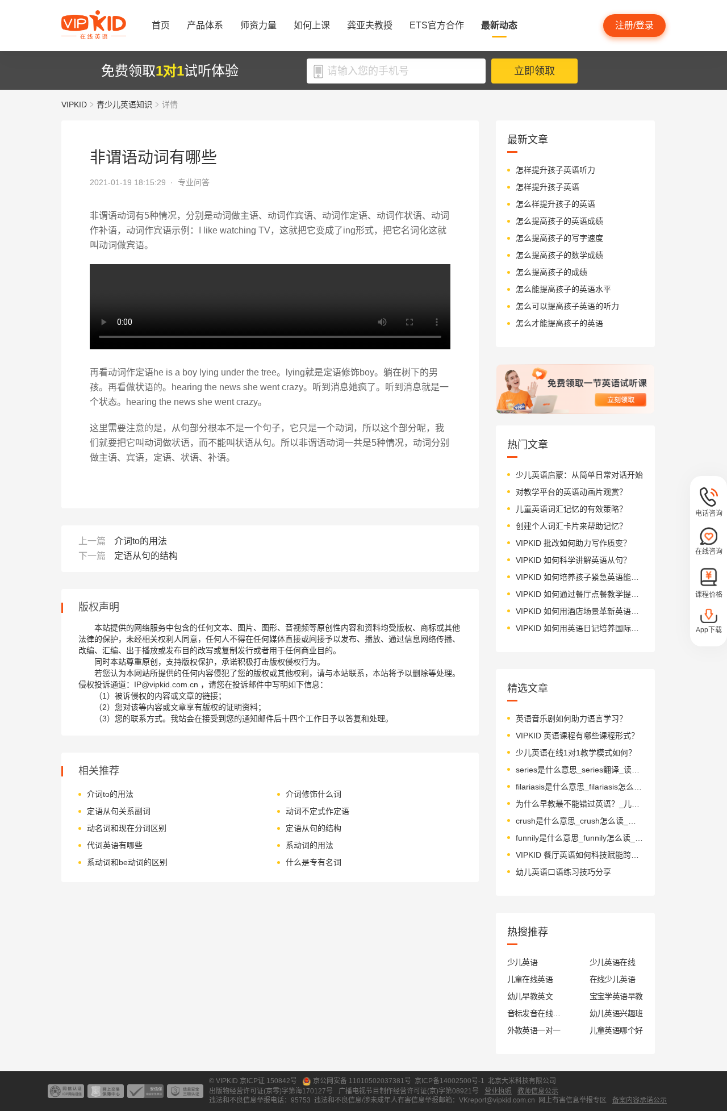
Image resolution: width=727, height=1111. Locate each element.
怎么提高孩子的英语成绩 (559, 220)
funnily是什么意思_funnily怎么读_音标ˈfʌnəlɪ (580, 837)
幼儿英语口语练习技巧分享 (563, 871)
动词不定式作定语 (317, 811)
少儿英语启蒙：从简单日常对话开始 (579, 474)
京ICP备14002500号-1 (449, 1080)
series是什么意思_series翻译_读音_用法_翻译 (580, 769)
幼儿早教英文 (530, 996)
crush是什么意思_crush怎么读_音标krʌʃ (580, 820)
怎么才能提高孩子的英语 (559, 323)
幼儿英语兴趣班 (616, 1013)
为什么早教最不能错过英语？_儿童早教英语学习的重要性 (580, 803)
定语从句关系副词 (119, 811)
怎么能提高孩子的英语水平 (563, 289)
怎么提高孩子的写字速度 (559, 238)
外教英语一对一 (534, 1030)
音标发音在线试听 (534, 1013)
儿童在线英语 (530, 979)
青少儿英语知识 (124, 104)
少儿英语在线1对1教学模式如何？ (576, 752)
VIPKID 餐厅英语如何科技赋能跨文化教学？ (580, 854)
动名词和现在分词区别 (126, 828)
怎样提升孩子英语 (547, 186)
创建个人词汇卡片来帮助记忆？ (571, 526)
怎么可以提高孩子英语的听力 (567, 306)
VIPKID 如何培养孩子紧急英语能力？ (580, 577)
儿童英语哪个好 (616, 1030)
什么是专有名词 (313, 862)
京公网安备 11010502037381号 (362, 1081)
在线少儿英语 (613, 979)
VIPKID (74, 104)
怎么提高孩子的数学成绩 (559, 255)
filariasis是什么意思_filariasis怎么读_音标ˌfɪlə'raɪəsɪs (580, 786)
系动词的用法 (309, 845)
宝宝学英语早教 (616, 996)
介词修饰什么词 (313, 794)
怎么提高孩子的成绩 (551, 272)
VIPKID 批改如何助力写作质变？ (573, 543)
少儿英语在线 (613, 962)
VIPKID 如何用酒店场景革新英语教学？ (580, 611)
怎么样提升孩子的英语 (555, 203)
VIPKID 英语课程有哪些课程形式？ (577, 735)
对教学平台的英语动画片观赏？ (571, 491)
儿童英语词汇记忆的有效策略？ (571, 508)
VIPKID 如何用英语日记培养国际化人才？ (580, 628)
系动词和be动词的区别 (127, 862)
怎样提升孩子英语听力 (555, 169)
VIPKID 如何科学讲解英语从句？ (573, 560)
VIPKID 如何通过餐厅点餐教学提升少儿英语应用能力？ (580, 594)
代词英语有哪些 (115, 845)
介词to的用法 (140, 541)
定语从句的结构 (146, 556)
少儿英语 (522, 962)
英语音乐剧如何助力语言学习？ (571, 718)
